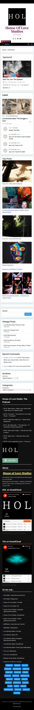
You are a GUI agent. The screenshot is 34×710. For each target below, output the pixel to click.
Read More (6, 88)
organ (17, 679)
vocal (16, 693)
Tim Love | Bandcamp (10, 651)
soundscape (8, 689)
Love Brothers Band (12, 116)
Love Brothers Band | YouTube (12, 631)
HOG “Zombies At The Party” (12, 340)
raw (10, 686)
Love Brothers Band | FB (10, 635)
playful (8, 682)
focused (17, 672)
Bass (24, 665)
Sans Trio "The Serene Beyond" (11, 238)
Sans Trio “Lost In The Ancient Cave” (20, 366)
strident (17, 689)
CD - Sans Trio (13, 134)
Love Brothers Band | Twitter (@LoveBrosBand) (17, 647)
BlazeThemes (17, 703)
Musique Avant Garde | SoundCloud (14, 658)
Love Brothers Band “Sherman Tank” (14, 325)
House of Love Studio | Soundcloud (14, 615)
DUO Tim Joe (7, 75)
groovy (7, 675)
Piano (24, 679)
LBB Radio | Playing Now (11, 628)
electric (9, 672)
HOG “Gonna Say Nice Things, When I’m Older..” (17, 345)
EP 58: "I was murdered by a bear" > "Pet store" (17, 441)
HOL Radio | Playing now (11, 599)
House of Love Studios (17, 29)
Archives (5, 376)
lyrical (9, 679)
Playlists (15, 128)
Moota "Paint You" (8, 265)
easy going (16, 668)
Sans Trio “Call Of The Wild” (17, 152)
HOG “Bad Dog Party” (10, 335)
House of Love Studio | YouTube (12, 269)
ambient (9, 665)
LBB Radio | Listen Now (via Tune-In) (14, 624)
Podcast (17, 682)
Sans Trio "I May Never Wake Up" (12, 183)
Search (4, 311)
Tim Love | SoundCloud (10, 654)
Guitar (15, 675)
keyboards (24, 675)
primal (25, 682)
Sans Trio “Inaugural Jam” (11, 330)
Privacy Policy (17, 706)
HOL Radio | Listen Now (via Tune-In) (14, 595)
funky (25, 672)
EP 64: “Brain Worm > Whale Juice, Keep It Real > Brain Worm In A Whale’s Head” (17, 360)
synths (26, 689)
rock (16, 686)
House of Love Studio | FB (11, 606)
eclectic (25, 668)
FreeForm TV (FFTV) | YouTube (13, 662)
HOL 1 (3, 116)
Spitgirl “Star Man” (14, 130)
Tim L (5, 82)
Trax (18, 75)
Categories (5, 388)
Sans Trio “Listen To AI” (16, 145)
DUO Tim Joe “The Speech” (13, 79)
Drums (8, 668)
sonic (23, 686)
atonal (17, 665)
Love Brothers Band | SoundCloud (13, 644)
